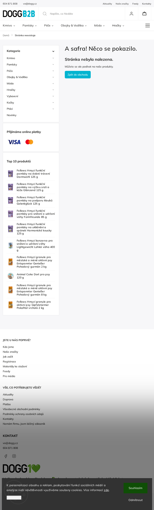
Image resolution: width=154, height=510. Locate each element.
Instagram (14, 456)
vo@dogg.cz (10, 443)
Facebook (5, 456)
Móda (10, 83)
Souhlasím (135, 488)
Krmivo (11, 58)
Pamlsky (12, 64)
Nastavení (14, 497)
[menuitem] (11, 25)
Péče (10, 71)
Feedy (135, 3)
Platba (7, 404)
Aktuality (107, 3)
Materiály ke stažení (15, 366)
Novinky (11, 115)
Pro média (9, 376)
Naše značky (122, 3)
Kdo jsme (8, 347)
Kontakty (146, 3)
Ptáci (10, 108)
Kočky (10, 102)
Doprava (8, 399)
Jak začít (8, 356)
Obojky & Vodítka (17, 77)
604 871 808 (10, 448)
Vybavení (12, 96)
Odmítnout (135, 500)
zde (106, 490)
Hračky (11, 90)
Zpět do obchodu (78, 74)
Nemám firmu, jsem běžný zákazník (24, 423)
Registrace (9, 361)
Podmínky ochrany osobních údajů (23, 414)
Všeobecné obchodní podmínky (21, 409)
